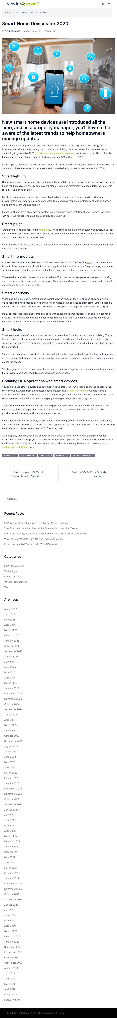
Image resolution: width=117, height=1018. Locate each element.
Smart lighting (28, 455)
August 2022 (11, 809)
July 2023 (9, 751)
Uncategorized (12, 576)
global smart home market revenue (54, 153)
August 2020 (11, 904)
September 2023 (13, 741)
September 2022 (13, 804)
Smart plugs (62, 455)
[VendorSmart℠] (23, 4)
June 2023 (10, 756)
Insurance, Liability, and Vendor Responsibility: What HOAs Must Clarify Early (45, 533)
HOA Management (14, 565)
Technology (50, 31)
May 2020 (9, 920)
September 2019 (13, 962)
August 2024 (11, 714)
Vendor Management (15, 581)
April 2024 (10, 719)
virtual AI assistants (77, 390)
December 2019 (12, 947)
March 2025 (10, 682)
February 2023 (12, 778)
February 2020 (12, 936)
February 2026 (12, 635)
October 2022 (12, 799)
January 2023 (11, 783)
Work (7, 587)
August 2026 (11, 609)
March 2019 (10, 994)
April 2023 (10, 767)
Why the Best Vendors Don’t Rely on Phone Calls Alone (33, 538)
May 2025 (9, 672)
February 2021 (12, 873)
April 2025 (10, 677)
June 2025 (10, 667)
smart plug (44, 229)
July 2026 (9, 614)
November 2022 (13, 793)
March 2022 (10, 836)
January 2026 (11, 640)
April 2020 (10, 925)
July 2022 (9, 815)
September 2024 (13, 709)
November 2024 (13, 698)
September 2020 (13, 899)
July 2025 (9, 661)
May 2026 (9, 619)
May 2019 (9, 983)
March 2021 (10, 867)
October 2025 (12, 646)
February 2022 (12, 841)
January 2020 (11, 941)
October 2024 (12, 704)
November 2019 (13, 952)
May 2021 (9, 857)
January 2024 (11, 730)
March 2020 (10, 931)
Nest (88, 262)
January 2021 (11, 878)
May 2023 (9, 762)
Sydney (60, 1013)
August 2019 (11, 968)
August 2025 (11, 656)
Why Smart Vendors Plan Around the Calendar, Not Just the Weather (41, 528)
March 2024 (10, 725)
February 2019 (12, 999)
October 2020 (12, 894)
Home (8, 12)
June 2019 (9, 978)
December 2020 (13, 883)
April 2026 (10, 624)
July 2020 (9, 910)
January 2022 (11, 846)
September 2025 (13, 651)
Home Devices (10, 455)
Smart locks (45, 455)
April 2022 (10, 830)
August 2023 (11, 746)
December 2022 (13, 788)
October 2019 (11, 957)
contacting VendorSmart (15, 447)
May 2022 (9, 825)
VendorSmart (12, 31)
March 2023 (10, 772)
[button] (103, 4)
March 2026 (10, 630)
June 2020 (10, 915)
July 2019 (9, 973)
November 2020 (13, 888)
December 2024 (13, 693)
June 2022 (10, 820)
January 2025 (11, 688)
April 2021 (9, 862)
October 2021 (11, 851)
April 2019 (9, 989)
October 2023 (12, 735)
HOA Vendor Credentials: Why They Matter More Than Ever (36, 523)
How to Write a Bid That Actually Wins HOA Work (30, 544)
